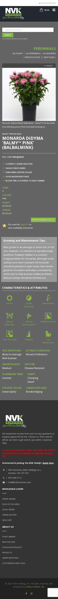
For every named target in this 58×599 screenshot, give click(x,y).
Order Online (8, 499)
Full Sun (9, 303)
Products (7, 552)
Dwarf (31, 381)
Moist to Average (11, 354)
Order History (9, 514)
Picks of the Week (11, 504)
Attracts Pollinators (36, 354)
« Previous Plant (31, 57)
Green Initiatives (10, 558)
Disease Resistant (34, 368)
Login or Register (48, 3)
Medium (6, 368)
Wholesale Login (12, 488)
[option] (29, 98)
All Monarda (49, 53)
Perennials (45, 48)
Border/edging (34, 391)
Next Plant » (50, 57)
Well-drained (9, 358)
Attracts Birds (48, 303)
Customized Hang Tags (13, 563)
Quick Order (8, 509)
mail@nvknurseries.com (19, 482)
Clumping (33, 378)
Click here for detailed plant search (15, 39)
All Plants (17, 53)
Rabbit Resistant (48, 321)
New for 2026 (8, 542)
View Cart (7, 520)
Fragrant (29, 339)
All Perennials (33, 53)
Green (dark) (9, 391)
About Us (8, 526)
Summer (7, 378)
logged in (24, 224)
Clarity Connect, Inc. (35, 586)
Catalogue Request (12, 547)
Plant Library (8, 536)
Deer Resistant (9, 339)
